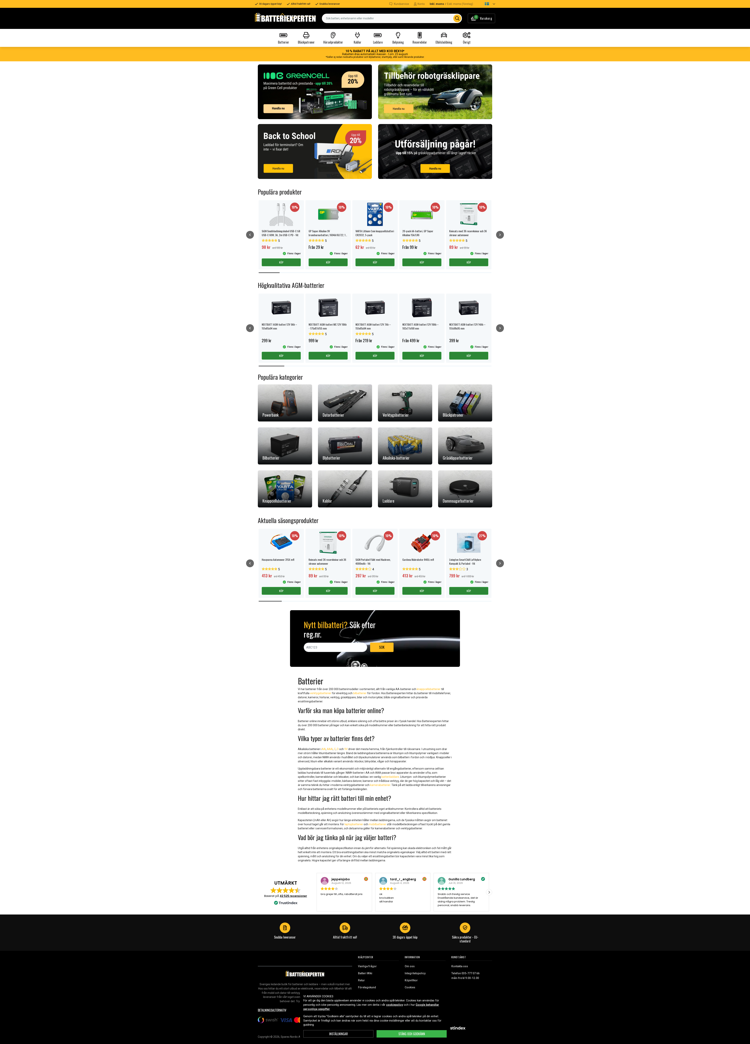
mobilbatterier (377, 824)
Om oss (410, 966)
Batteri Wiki (365, 973)
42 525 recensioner (293, 896)
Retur (361, 980)
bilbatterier (360, 693)
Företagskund (367, 987)
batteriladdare (390, 776)
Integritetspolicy (415, 973)
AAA (330, 749)
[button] (486, 4)
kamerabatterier (380, 785)
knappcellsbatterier (429, 689)
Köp (281, 262)
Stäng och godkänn (411, 1033)
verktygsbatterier (320, 693)
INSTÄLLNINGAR (338, 1033)
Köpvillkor (411, 980)
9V (346, 749)
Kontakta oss (459, 966)
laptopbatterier (354, 824)
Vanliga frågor (367, 966)
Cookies (410, 987)
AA (324, 749)
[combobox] (392, 18)
